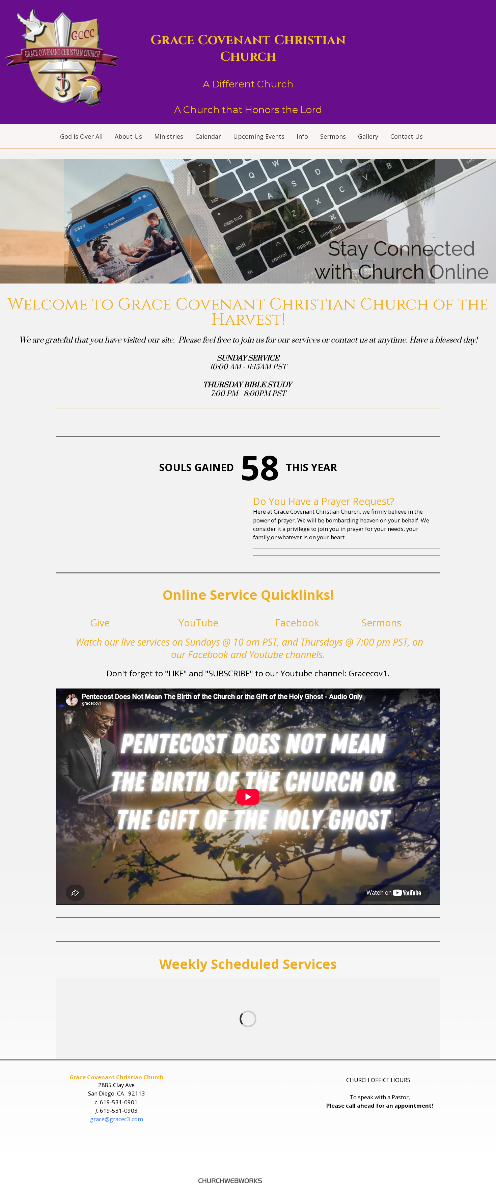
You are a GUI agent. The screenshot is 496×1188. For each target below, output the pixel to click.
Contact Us (406, 136)
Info (302, 136)
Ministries (168, 136)
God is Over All (81, 136)
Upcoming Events (258, 136)
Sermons (333, 136)
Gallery (368, 136)
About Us (128, 136)
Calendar (208, 136)
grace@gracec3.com (116, 1119)
